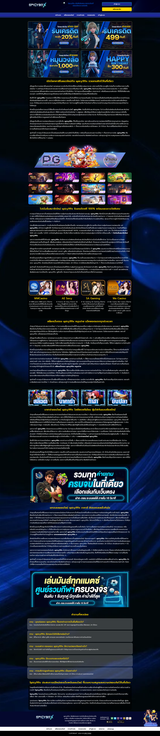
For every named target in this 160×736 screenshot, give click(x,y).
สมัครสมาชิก (117, 9)
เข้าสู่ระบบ (117, 4)
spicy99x (87, 733)
